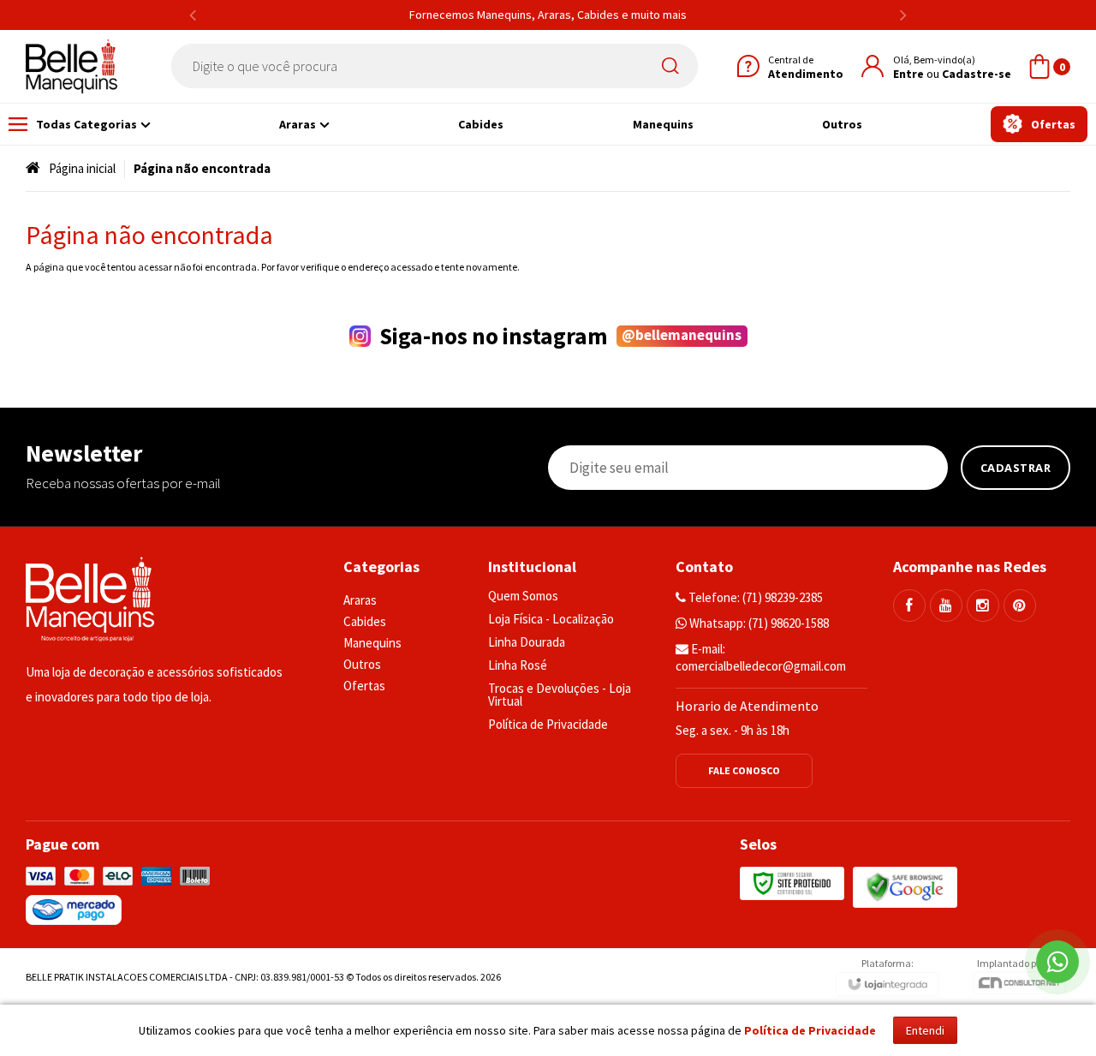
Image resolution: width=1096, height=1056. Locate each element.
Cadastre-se (976, 73)
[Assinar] (1016, 467)
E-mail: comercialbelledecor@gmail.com (761, 657)
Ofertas (364, 685)
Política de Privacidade (548, 724)
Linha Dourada (526, 641)
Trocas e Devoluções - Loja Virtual (559, 694)
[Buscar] (674, 66)
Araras (360, 600)
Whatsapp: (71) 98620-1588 (758, 623)
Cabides (364, 621)
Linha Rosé (517, 665)
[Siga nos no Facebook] (909, 605)
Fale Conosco (744, 770)
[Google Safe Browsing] (905, 886)
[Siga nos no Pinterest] (1020, 605)
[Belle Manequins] (71, 66)
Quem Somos (523, 595)
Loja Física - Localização (551, 618)
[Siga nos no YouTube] (946, 605)
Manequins (372, 643)
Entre (908, 73)
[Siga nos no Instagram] (983, 605)
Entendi (925, 1030)
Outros (362, 664)
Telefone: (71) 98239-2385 (754, 597)
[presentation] (192, 15)
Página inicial (82, 168)
